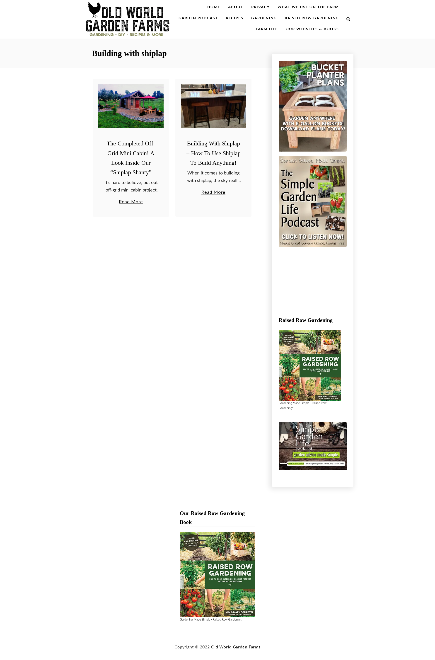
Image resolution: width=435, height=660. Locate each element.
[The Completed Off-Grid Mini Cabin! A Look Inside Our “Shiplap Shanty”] (131, 106)
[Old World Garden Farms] (127, 19)
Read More (131, 202)
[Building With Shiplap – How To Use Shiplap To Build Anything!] (213, 106)
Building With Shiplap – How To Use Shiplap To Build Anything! (213, 153)
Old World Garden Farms (236, 647)
